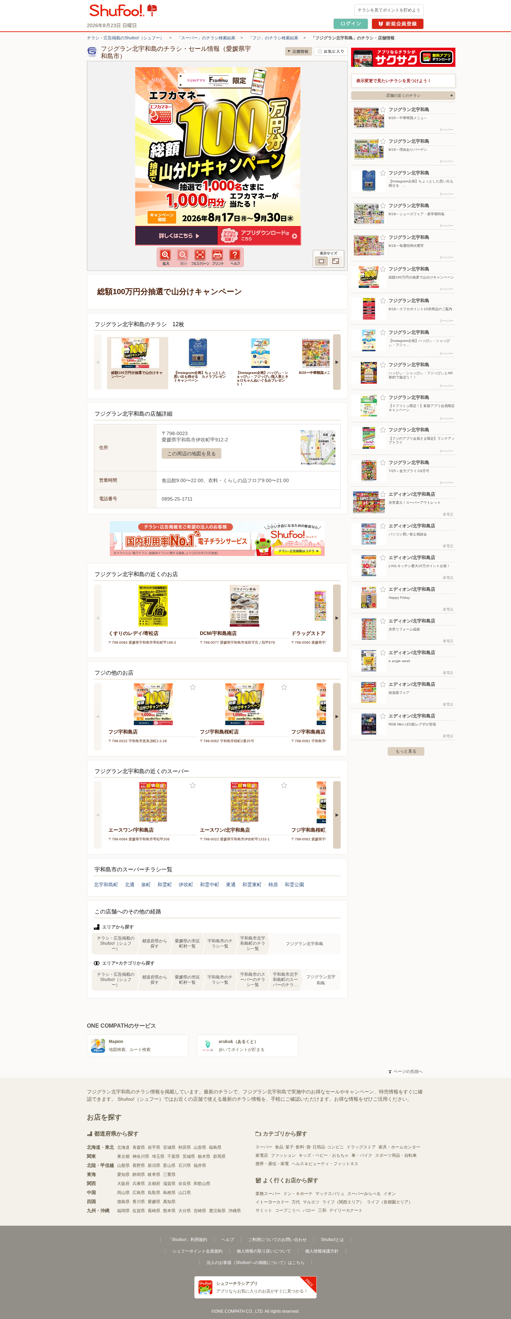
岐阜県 (154, 1174)
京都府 (154, 1183)
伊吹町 (186, 884)
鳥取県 (154, 1192)
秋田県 (184, 1147)
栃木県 (204, 1156)
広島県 (138, 1192)
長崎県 (154, 1210)
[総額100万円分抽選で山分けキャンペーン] (137, 352)
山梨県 (123, 1165)
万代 (296, 1202)
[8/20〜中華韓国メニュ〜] (325, 352)
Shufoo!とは (332, 1239)
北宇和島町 (106, 884)
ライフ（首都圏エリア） (390, 1202)
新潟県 (154, 1165)
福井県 (200, 1165)
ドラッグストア (361, 1147)
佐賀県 (138, 1210)
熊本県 (169, 1210)
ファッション (283, 1155)
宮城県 (169, 1147)
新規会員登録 (398, 23)
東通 (231, 884)
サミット (264, 1210)
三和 (322, 1210)
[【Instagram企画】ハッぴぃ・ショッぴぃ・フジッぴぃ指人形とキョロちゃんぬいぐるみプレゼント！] (263, 352)
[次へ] (337, 362)
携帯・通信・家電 (272, 1163)
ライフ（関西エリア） (343, 1202)
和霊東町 (252, 884)
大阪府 (123, 1183)
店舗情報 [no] (298, 51)
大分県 (184, 1210)
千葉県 (173, 1156)
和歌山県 (202, 1183)
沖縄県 (234, 1210)
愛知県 (123, 1174)
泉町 (146, 884)
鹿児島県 (217, 1210)
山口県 (184, 1192)
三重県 (169, 1174)
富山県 (169, 1165)
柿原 (273, 884)
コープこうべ (287, 1210)
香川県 (138, 1201)
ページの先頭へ (406, 1071)
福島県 (215, 1147)
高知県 (169, 1201)
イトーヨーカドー (272, 1202)
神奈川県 (140, 1156)
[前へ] (98, 362)
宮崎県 (200, 1210)
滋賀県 (169, 1183)
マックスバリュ (329, 1193)
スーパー (264, 1147)
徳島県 (123, 1201)
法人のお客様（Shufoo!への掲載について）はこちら (255, 1262)
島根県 (169, 1192)
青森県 (138, 1147)
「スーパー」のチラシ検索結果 (206, 38)
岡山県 (123, 1192)
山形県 (200, 1147)
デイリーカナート (346, 1210)
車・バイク (361, 1155)
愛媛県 (154, 1201)
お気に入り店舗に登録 (331, 51)
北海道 (123, 1147)
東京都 (123, 1156)
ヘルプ (227, 1239)
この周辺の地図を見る (191, 453)
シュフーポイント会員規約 (197, 1251)
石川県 (184, 1165)
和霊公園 (294, 884)
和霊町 (164, 884)
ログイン (350, 23)
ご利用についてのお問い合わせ (277, 1239)
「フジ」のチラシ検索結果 (273, 38)
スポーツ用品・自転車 (396, 1155)
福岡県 (123, 1210)
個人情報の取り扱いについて (264, 1251)
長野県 (138, 1165)
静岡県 (138, 1174)
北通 (130, 884)
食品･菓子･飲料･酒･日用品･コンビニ (309, 1147)
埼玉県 (158, 1156)
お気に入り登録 (192, 687)
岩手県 (154, 1147)
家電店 (262, 1155)
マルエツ (311, 1202)
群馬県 (219, 1156)
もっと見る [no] (406, 751)
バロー (309, 1210)
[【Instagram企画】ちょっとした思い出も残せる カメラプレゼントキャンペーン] (200, 352)
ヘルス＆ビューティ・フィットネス (325, 1163)
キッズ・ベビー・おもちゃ (324, 1155)
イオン (389, 1193)
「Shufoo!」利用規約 (187, 1239)
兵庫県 (138, 1183)
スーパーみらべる (364, 1193)
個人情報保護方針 (322, 1251)
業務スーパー (268, 1193)
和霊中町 (209, 884)
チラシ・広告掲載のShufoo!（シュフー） (125, 38)
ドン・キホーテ (298, 1193)
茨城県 (188, 1156)
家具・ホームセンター (399, 1147)
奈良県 (184, 1183)
